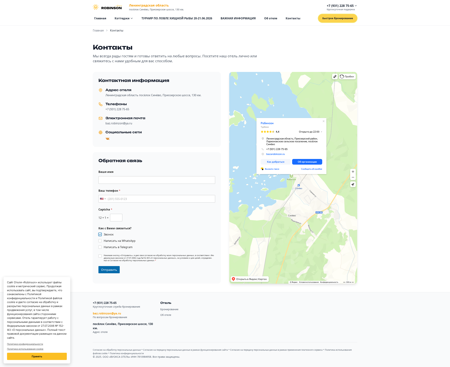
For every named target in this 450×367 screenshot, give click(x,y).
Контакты (293, 18)
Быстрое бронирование (337, 18)
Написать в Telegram (118, 247)
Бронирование (169, 309)
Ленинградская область (149, 5)
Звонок (109, 234)
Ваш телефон (109, 190)
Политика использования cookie (25, 348)
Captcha (105, 209)
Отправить (109, 270)
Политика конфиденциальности (127, 353)
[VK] (107, 139)
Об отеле (270, 18)
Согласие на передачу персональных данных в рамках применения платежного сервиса (276, 349)
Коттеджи (122, 18)
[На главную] (107, 7)
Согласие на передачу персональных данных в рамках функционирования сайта (185, 349)
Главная (100, 18)
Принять (37, 356)
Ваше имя (105, 172)
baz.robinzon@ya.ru (118, 123)
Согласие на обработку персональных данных (117, 349)
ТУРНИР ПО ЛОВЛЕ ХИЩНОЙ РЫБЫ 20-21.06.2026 (177, 18)
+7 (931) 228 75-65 (117, 109)
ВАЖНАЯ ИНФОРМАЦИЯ (238, 18)
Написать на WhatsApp (120, 241)
